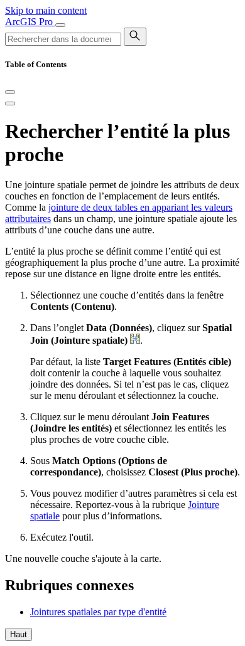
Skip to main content (46, 10)
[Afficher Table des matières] (10, 103)
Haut (18, 634)
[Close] (10, 92)
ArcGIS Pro (30, 21)
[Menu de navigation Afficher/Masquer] (60, 25)
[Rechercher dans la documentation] (135, 37)
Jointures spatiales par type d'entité (98, 611)
